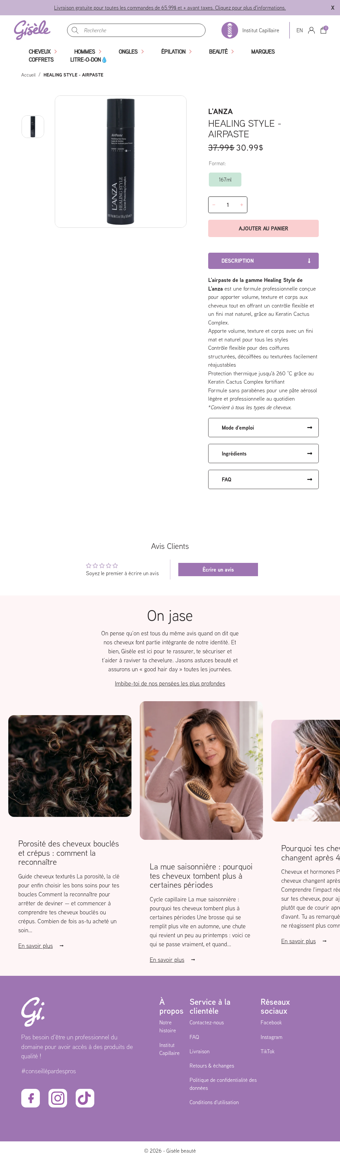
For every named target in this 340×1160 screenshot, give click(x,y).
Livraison (200, 1051)
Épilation (173, 51)
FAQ (194, 1037)
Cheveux (40, 51)
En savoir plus (35, 946)
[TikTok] (85, 1098)
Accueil (28, 75)
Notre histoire (167, 1026)
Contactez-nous (207, 1022)
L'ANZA (220, 111)
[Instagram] (57, 1098)
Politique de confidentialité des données (223, 1084)
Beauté (218, 51)
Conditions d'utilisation (214, 1102)
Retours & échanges (212, 1065)
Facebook (271, 1022)
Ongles (128, 51)
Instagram (271, 1037)
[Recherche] (75, 30)
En (300, 30)
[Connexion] (311, 30)
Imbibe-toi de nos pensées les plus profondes (170, 683)
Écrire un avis (218, 569)
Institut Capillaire (169, 1049)
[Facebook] (30, 1098)
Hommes (84, 51)
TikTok (268, 1051)
